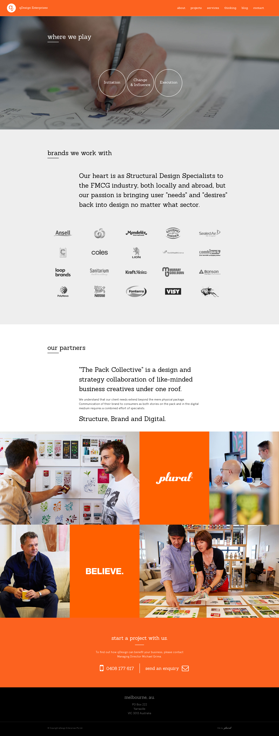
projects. (196, 8)
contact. (258, 8)
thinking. (230, 8)
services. (213, 8)
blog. (245, 8)
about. (181, 8)
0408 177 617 (120, 668)
